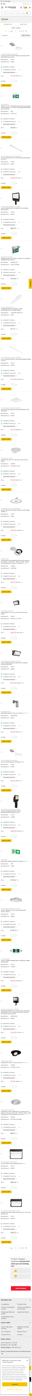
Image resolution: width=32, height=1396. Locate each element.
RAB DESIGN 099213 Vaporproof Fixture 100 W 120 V (15, 713)
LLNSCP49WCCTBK (6, 1061)
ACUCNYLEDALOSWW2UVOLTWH (10, 908)
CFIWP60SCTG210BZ (7, 611)
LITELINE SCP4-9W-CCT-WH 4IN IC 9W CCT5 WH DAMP (14, 460)
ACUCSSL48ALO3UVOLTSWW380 (11, 156)
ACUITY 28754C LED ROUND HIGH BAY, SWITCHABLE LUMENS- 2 (15, 510)
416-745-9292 (6, 1)
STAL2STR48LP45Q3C (7, 307)
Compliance (5, 1304)
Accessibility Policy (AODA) (7, 1317)
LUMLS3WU (4, 859)
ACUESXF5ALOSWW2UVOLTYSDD (10, 206)
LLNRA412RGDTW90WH (7, 1110)
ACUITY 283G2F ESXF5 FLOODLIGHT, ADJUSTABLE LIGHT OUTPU (14, 208)
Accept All (15, 1384)
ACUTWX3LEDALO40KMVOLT (9, 1162)
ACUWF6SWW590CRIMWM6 (9, 760)
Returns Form (22, 1331)
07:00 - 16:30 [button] (26, 4)
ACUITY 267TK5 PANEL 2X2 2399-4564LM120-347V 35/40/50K (15, 410)
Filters (7, 24)
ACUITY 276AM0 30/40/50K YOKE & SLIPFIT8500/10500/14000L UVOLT (11, 811)
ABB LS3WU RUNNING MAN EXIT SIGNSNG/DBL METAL (15, 861)
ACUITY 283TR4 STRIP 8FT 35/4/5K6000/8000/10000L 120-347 (16, 359)
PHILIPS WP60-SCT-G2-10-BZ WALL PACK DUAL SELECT (14, 613)
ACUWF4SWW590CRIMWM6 (9, 54)
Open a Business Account (7, 1327)
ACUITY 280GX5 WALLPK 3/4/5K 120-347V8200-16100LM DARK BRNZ (14, 663)
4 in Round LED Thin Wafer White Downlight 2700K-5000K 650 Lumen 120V (15, 56)
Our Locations (6, 1331)
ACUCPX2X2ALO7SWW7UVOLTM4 (11, 408)
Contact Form (5, 1334)
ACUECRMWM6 (5, 959)
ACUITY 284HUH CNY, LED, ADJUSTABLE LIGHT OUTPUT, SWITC (13, 910)
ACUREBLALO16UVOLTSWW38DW (10, 508)
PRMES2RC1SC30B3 (7, 257)
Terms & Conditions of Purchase (24, 1308)
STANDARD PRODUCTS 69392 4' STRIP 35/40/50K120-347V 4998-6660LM (11, 309)
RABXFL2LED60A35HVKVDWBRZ (10, 1009)
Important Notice (23, 1312)
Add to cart (6, 85)
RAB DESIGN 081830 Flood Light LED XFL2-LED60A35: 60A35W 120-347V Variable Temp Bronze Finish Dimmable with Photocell (15, 1012)
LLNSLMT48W (5, 559)
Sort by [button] (23, 24)
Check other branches (9, 72)
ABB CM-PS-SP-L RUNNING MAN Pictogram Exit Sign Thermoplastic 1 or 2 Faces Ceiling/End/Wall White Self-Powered (16, 107)
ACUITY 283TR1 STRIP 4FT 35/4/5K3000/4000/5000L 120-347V (15, 158)
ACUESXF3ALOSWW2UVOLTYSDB (10, 809)
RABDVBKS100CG (6, 711)
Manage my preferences (14, 1389)
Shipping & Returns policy (8, 1313)
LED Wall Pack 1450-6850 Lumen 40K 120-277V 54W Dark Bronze (15, 1213)
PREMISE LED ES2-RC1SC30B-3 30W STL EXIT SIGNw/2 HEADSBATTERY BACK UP (16, 259)
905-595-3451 (16, 1347)
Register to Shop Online (23, 1327)
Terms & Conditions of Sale (8, 1308)
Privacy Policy (21, 1304)
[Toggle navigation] (2, 7)
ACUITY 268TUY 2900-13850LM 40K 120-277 (13, 1163)
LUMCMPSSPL (5, 104)
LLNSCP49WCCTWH (7, 458)
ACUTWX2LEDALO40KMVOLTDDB (10, 1211)
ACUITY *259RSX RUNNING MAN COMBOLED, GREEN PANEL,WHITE (15, 961)
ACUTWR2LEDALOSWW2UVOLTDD (11, 661)
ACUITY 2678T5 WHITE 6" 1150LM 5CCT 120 (12, 762)
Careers (20, 1334)
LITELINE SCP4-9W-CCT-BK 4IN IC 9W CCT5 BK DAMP (16, 1062)
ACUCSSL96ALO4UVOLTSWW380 (11, 357)
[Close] (27, 1360)
